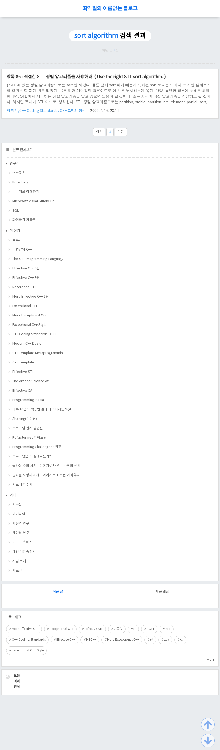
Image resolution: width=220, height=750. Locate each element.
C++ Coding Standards (29, 639)
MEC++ (91, 639)
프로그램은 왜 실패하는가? (31, 457)
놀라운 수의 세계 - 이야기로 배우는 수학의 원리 (46, 466)
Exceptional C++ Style (29, 325)
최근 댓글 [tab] (162, 592)
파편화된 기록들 (24, 220)
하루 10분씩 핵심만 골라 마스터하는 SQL (42, 410)
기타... (14, 495)
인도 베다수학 (22, 485)
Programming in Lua (28, 400)
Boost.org (20, 183)
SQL (15, 211)
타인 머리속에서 (24, 552)
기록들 (17, 505)
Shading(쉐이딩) (24, 419)
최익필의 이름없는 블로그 (110, 9)
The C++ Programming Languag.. (38, 259)
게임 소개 (19, 561)
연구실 (14, 164)
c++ (168, 629)
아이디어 (18, 514)
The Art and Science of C (32, 381)
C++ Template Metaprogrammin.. (38, 353)
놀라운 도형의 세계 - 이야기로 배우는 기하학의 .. (47, 475)
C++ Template (23, 362)
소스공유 (18, 173)
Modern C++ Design (27, 344)
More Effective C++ (25, 629)
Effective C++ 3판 (26, 278)
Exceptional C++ (25, 306)
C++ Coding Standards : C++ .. (35, 334)
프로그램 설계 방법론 (27, 428)
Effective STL (23, 372)
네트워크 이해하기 (25, 192)
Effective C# (22, 391)
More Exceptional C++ (29, 315)
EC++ (151, 629)
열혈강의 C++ (22, 250)
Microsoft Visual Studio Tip (33, 201)
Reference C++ (24, 287)
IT (134, 629)
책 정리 (15, 231)
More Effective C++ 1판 (30, 297)
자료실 (17, 571)
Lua (166, 639)
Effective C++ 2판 (26, 268)
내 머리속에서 (22, 542)
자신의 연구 (20, 524)
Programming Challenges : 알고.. (37, 447)
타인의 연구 (20, 533)
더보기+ (209, 660)
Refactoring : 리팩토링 (29, 438)
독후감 (17, 240)
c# (182, 639)
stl (151, 639)
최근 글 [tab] (58, 592)
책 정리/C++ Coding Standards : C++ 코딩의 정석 (46, 111)
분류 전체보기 (22, 150)
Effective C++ (65, 639)
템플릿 (118, 629)
